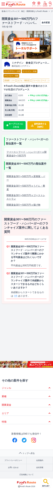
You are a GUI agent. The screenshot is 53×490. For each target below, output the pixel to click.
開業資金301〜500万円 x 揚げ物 (23, 204)
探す (50, 6)
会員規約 (39, 460)
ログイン (39, 6)
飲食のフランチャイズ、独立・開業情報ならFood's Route (25, 11)
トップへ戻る (28, 453)
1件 (16, 295)
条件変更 (46, 22)
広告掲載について (26, 474)
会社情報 (39, 467)
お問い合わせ (13, 467)
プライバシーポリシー (13, 460)
